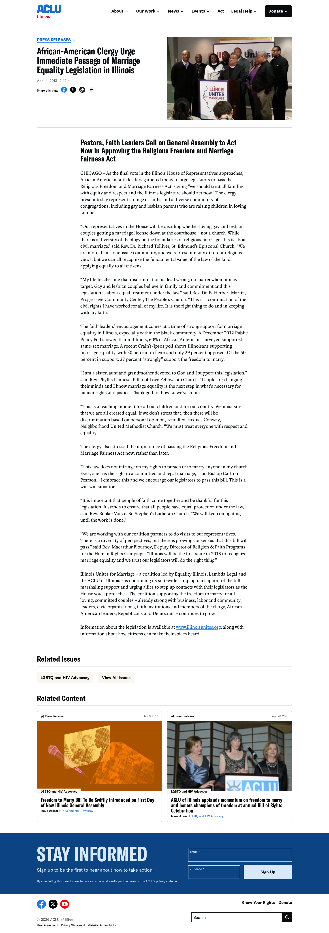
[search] (287, 917)
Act (221, 11)
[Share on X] (73, 91)
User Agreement (47, 925)
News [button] (173, 11)
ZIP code (197, 869)
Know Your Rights (258, 902)
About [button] (117, 11)
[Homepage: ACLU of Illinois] (52, 11)
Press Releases (54, 39)
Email (194, 851)
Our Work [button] (145, 11)
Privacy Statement (73, 925)
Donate (285, 902)
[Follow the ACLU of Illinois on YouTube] (64, 905)
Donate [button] (275, 11)
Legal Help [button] (241, 11)
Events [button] (198, 11)
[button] (82, 90)
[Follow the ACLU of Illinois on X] (53, 905)
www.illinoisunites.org (198, 627)
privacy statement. (168, 881)
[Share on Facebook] (64, 91)
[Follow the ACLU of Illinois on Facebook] (41, 905)
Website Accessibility (102, 925)
